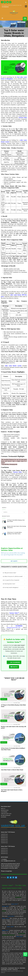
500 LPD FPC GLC (4, 853)
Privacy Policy (4, 968)
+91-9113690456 (5, 6)
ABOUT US (3, 808)
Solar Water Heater (16, 702)
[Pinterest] (13, 877)
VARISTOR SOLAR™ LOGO (6, 813)
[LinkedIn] (7, 2)
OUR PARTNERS (4, 812)
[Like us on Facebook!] (8, 877)
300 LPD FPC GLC (4, 851)
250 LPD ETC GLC (4, 839)
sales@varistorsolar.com (13, 627)
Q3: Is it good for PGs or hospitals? (11, 580)
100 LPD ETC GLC (4, 834)
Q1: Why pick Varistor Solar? (9, 572)
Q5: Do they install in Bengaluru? (10, 587)
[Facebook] (2, 2)
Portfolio (9, 969)
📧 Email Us (14, 666)
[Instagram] (10, 2)
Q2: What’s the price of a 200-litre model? (13, 576)
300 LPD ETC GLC (4, 837)
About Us (17, 968)
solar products (18, 897)
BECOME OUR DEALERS (5, 815)
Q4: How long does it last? (9, 583)
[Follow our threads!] (11, 877)
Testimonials (11, 968)
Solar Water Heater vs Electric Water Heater (12, 769)
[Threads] (5, 2)
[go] (24, 512)
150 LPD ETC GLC (4, 842)
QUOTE (25, 18)
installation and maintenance (8, 934)
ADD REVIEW (3, 817)
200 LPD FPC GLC (4, 850)
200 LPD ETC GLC (4, 841)
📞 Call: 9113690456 (14, 662)
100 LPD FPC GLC (4, 848)
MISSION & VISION (4, 810)
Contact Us (15, 969)
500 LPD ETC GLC (4, 836)
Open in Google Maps (7, 871)
